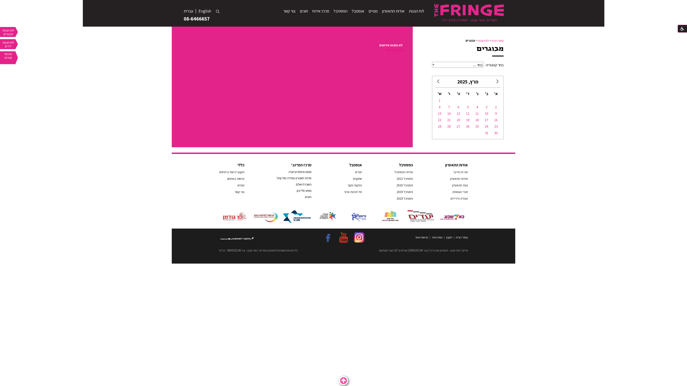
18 (477, 120)
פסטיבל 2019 (405, 192)
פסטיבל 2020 (404, 185)
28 (449, 126)
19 (467, 120)
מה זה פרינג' (460, 172)
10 (486, 113)
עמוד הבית (498, 41)
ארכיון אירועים (394, 50)
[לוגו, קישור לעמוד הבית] (469, 13)
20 (458, 120)
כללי (241, 164)
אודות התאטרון (393, 11)
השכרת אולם (303, 184)
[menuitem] (416, 11)
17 (486, 120)
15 (439, 113)
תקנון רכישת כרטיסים (231, 172)
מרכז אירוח (320, 11)
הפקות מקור (354, 185)
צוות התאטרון (460, 185)
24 (486, 126)
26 (467, 126)
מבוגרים (490, 48)
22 (439, 120)
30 (496, 133)
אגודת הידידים (459, 198)
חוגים (304, 11)
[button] (218, 11)
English (205, 11)
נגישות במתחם (235, 179)
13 (458, 113)
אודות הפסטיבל (403, 172)
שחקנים (357, 179)
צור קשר (289, 11)
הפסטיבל (340, 11)
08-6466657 (197, 18)
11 (477, 113)
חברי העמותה (460, 192)
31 (486, 133)
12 (467, 113)
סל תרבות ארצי (353, 192)
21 (449, 120)
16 (496, 120)
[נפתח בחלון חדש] (452, 216)
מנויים (373, 11)
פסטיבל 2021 (405, 179)
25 (477, 126)
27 (458, 126)
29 (439, 126)
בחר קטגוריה (495, 65)
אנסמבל (358, 11)
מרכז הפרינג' (301, 164)
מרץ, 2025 (467, 81)
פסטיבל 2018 (405, 198)
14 (449, 113)
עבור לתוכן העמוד (343, 3)
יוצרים (358, 172)
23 (496, 126)
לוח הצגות (416, 11)
